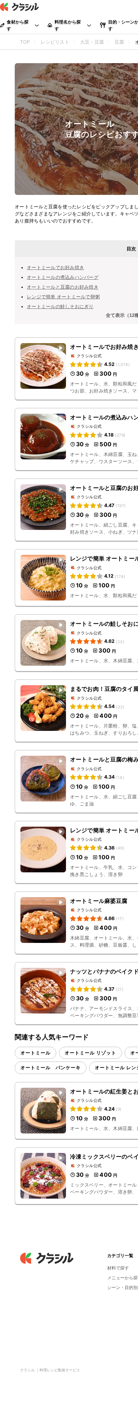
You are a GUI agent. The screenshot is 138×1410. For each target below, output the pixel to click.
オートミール (35, 1052)
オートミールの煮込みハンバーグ (62, 277)
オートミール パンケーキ (50, 1067)
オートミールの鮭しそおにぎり (60, 306)
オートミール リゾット (90, 1052)
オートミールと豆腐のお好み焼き (62, 287)
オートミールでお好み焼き (55, 267)
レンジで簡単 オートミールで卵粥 (63, 296)
